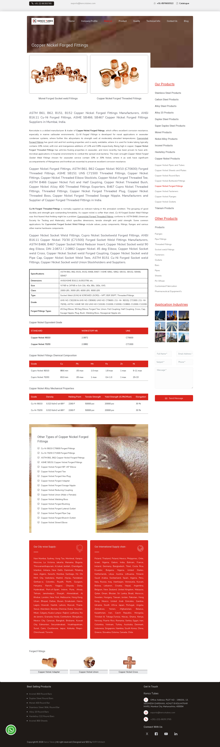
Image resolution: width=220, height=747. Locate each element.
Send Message (175, 398)
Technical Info (153, 21)
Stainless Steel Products (168, 93)
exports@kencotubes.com (83, 3)
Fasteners (159, 254)
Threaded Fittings (163, 244)
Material (108, 21)
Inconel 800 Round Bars (40, 694)
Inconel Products (164, 145)
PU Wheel (160, 281)
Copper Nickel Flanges (165, 196)
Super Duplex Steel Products (170, 125)
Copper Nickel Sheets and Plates (170, 170)
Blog (186, 21)
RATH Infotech (98, 742)
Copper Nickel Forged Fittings (169, 186)
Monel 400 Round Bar (39, 702)
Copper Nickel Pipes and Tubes (170, 165)
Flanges (158, 233)
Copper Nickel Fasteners (166, 191)
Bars (157, 265)
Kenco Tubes (49, 742)
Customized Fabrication (166, 286)
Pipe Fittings (160, 239)
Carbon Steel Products (167, 99)
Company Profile (89, 21)
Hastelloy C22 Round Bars (41, 716)
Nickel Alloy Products (166, 139)
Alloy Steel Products (165, 106)
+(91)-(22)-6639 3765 (160, 719)
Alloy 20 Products (164, 112)
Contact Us (172, 21)
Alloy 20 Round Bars (39, 711)
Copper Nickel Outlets (165, 201)
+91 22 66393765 (43, 3)
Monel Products (163, 132)
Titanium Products (164, 208)
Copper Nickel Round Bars (167, 175)
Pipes (157, 270)
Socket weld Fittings (164, 249)
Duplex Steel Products (167, 119)
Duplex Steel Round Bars (41, 698)
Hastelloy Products (165, 152)
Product (123, 21)
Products (159, 227)
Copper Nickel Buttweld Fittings (170, 180)
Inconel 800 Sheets (38, 720)
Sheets (158, 275)
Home (72, 21)
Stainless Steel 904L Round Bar (44, 707)
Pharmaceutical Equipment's (168, 291)
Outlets (158, 260)
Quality (136, 21)
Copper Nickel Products (167, 158)
